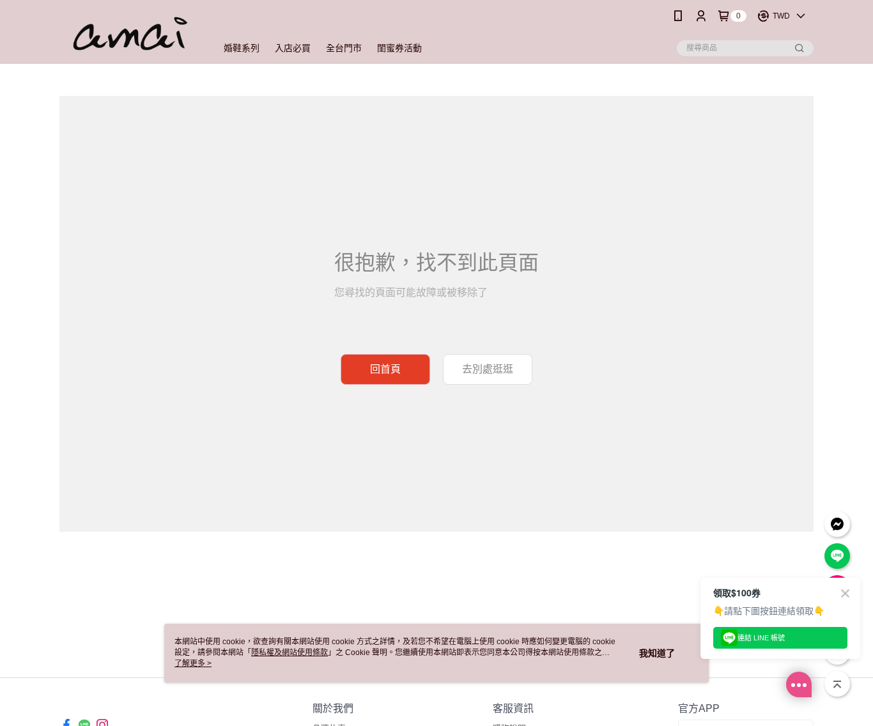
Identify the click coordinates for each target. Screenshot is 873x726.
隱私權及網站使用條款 (289, 652)
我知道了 (657, 653)
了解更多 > (193, 663)
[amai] (130, 33)
